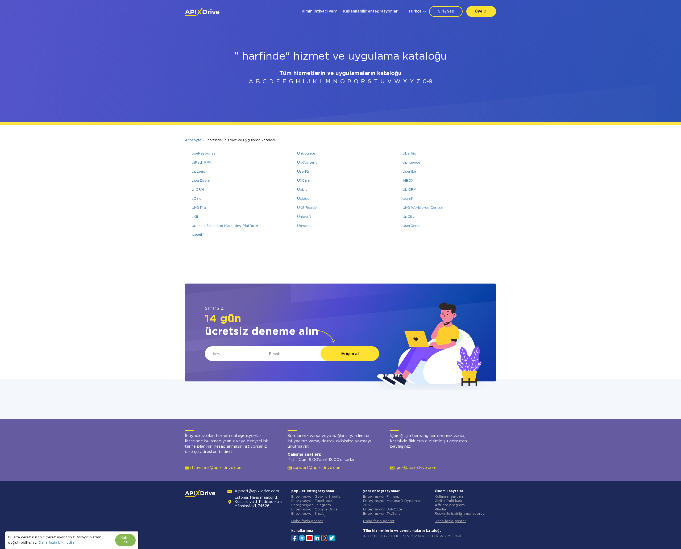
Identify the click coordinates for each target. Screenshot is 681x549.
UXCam (303, 180)
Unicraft (304, 216)
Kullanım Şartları (449, 496)
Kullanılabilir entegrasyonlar (370, 11)
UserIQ (303, 171)
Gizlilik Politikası (448, 501)
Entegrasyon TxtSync (382, 513)
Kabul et (125, 540)
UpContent (307, 162)
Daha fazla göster (307, 521)
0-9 (427, 81)
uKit (195, 216)
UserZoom (201, 180)
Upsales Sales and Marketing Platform (225, 225)
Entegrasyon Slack (307, 513)
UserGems (411, 225)
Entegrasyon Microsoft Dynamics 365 (392, 503)
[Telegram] (302, 538)
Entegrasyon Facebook (311, 501)
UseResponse (203, 153)
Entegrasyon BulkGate (382, 509)
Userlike (409, 171)
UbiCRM (409, 189)
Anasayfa (193, 140)
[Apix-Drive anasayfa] (202, 12)
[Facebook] (294, 537)
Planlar (440, 509)
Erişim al (350, 353)
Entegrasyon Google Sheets (315, 496)
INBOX (407, 180)
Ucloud (303, 198)
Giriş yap (446, 11)
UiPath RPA (201, 162)
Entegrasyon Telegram (311, 505)
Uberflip (409, 153)
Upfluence (411, 162)
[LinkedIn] (317, 537)
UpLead (198, 171)
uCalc (196, 198)
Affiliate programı (450, 505)
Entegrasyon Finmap (381, 496)
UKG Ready (307, 207)
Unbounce (306, 153)
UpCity (408, 216)
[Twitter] (332, 537)
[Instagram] (324, 537)
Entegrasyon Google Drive (314, 509)
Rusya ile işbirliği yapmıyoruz (460, 513)
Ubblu (302, 189)
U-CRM (198, 189)
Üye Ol (481, 11)
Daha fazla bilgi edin (56, 542)
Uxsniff (198, 235)
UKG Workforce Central (422, 207)
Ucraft (408, 198)
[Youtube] (309, 537)
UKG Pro (199, 207)
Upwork (304, 225)
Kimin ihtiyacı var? (319, 11)
